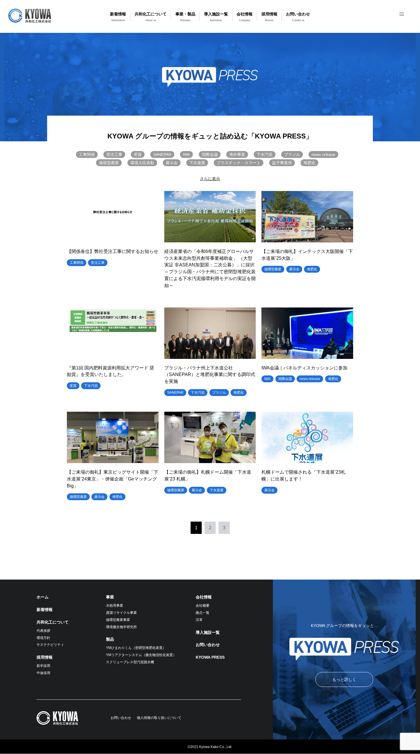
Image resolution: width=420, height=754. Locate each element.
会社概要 (202, 606)
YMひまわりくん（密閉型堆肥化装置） (136, 648)
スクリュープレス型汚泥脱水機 (130, 662)
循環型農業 (109, 162)
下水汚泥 (265, 154)
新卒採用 (43, 666)
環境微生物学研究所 (121, 627)
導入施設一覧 (216, 17)
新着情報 (118, 17)
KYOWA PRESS (210, 657)
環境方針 (43, 638)
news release (323, 154)
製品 (110, 639)
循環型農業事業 (118, 620)
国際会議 (210, 154)
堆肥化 (309, 162)
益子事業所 (282, 162)
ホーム (43, 597)
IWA (186, 154)
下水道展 (197, 162)
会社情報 (245, 17)
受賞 (138, 154)
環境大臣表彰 (142, 162)
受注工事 (114, 154)
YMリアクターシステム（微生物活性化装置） (141, 655)
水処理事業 (114, 606)
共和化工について (151, 17)
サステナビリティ (50, 645)
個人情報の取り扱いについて (159, 718)
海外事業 (237, 154)
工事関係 (87, 154)
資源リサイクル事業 (121, 613)
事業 (110, 597)
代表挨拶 (43, 631)
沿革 (199, 620)
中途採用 (43, 673)
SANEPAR (162, 154)
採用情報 (269, 17)
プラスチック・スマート (239, 162)
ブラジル (292, 154)
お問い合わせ (298, 17)
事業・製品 (185, 17)
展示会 (172, 162)
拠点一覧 (202, 613)
